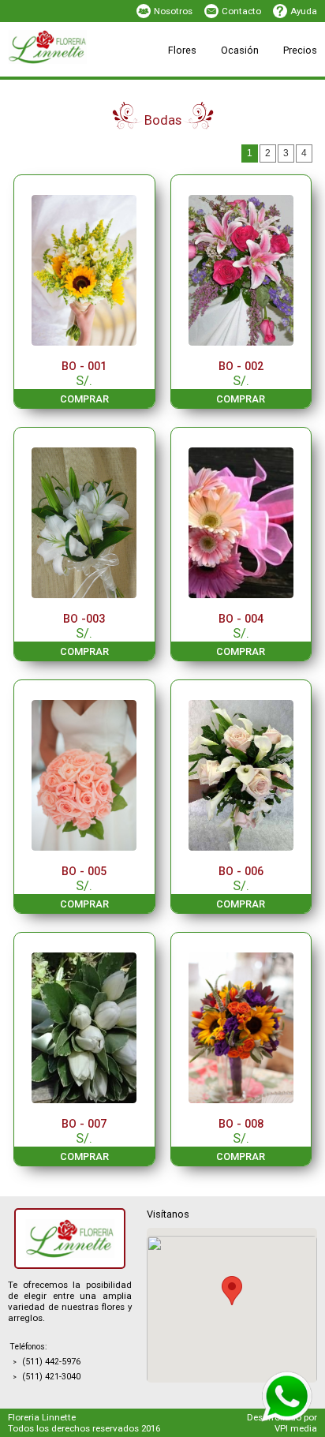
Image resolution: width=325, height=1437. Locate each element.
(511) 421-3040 (51, 1377)
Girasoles (224, 74)
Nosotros (173, 11)
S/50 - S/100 (131, 74)
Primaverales (133, 91)
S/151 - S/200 (133, 91)
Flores (182, 50)
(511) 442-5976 (51, 1362)
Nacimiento (130, 74)
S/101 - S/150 (232, 74)
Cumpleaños (231, 74)
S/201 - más (229, 91)
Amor (116, 91)
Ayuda (303, 11)
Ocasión (240, 50)
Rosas (118, 74)
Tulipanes (224, 91)
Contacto (241, 11)
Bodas (217, 91)
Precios (300, 50)
